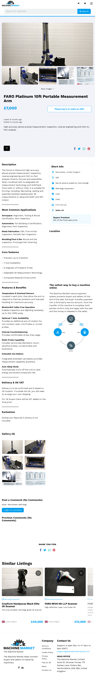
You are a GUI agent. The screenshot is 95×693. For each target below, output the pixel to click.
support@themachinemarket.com (73, 651)
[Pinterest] (88, 148)
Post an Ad (46, 663)
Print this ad (61, 205)
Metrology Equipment (65, 188)
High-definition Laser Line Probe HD (60, 607)
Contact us (46, 670)
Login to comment (13, 510)
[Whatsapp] (84, 148)
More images (46, 89)
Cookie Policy (47, 652)
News (44, 666)
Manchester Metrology (17, 505)
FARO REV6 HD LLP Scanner (61, 603)
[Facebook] (75, 148)
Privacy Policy (45, 657)
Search (85, 11)
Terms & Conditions (46, 647)
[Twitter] (79, 148)
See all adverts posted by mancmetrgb (72, 183)
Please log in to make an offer (69, 109)
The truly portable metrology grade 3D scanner (22, 610)
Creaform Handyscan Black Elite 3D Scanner (20, 605)
